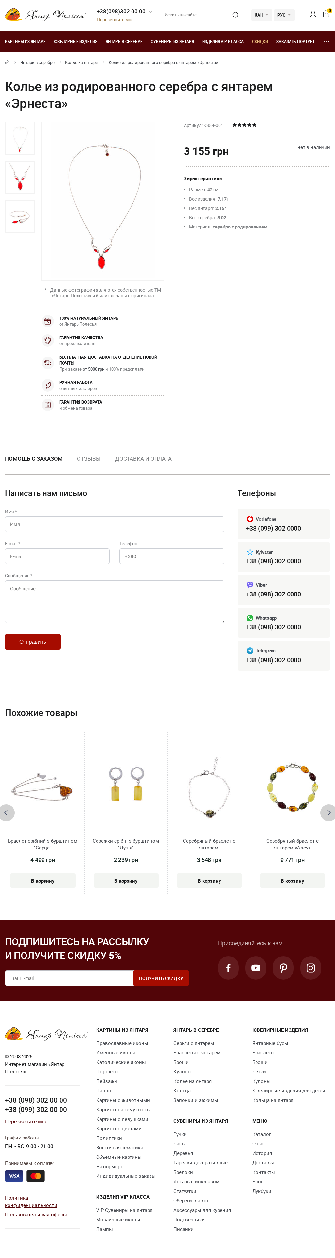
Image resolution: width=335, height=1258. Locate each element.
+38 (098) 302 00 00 (36, 1099)
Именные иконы (115, 1052)
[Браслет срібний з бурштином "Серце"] (42, 787)
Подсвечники (189, 1219)
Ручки (180, 1134)
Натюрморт (109, 1166)
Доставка (263, 1162)
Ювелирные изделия (75, 41)
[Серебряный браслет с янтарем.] (209, 787)
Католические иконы (121, 1062)
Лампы (104, 1229)
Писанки (183, 1229)
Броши (181, 1062)
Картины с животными (123, 1100)
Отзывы (88, 458)
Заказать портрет (295, 41)
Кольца (182, 1090)
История (262, 1153)
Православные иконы (122, 1043)
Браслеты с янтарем (196, 1052)
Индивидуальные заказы (126, 1176)
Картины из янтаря (25, 41)
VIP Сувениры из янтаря (124, 1210)
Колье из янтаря (81, 62)
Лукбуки (261, 1191)
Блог (257, 1181)
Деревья (183, 1153)
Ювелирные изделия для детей (288, 1090)
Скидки (260, 41)
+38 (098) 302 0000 (273, 560)
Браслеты (263, 1052)
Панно (103, 1090)
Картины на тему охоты (123, 1109)
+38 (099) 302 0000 (273, 528)
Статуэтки (184, 1191)
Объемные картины (119, 1157)
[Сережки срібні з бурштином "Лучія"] (126, 787)
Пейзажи (106, 1081)
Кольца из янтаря (272, 1100)
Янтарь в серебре (124, 41)
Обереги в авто (190, 1200)
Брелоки (183, 1172)
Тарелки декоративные (200, 1162)
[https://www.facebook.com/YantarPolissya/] (228, 968)
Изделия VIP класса (223, 41)
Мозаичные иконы (118, 1219)
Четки (259, 1071)
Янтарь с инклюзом (196, 1181)
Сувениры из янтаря (172, 41)
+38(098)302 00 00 (121, 11)
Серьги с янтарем (193, 1043)
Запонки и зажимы (195, 1100)
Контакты (263, 1172)
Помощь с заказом (33, 458)
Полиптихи (109, 1138)
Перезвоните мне (115, 19)
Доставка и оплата (143, 458)
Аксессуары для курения (202, 1210)
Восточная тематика (119, 1147)
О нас (258, 1143)
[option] (20, 138)
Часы (179, 1143)
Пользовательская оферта (36, 1214)
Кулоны (182, 1071)
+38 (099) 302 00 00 (36, 1109)
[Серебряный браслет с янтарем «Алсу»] (292, 787)
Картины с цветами (119, 1128)
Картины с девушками (122, 1119)
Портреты (107, 1071)
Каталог (261, 1134)
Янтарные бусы (270, 1043)
